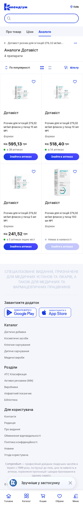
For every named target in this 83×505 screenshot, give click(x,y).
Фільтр (74, 67)
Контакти (10, 416)
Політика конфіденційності (20, 442)
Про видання (12, 429)
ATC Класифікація (15, 374)
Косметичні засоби (16, 338)
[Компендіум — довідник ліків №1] (15, 6)
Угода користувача (16, 455)
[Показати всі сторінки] (76, 43)
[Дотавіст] (21, 92)
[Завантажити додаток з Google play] (20, 312)
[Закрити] (70, 482)
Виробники (11, 387)
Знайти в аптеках (21, 156)
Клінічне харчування (17, 344)
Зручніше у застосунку (40, 483)
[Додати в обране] (33, 81)
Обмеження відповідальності (22, 435)
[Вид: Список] (49, 67)
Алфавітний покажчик (18, 393)
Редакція (10, 422)
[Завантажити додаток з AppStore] (55, 312)
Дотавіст (11, 113)
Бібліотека (10, 399)
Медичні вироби (14, 357)
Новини (9, 448)
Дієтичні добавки (15, 332)
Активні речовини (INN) (18, 380)
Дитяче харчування (16, 351)
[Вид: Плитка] (42, 67)
